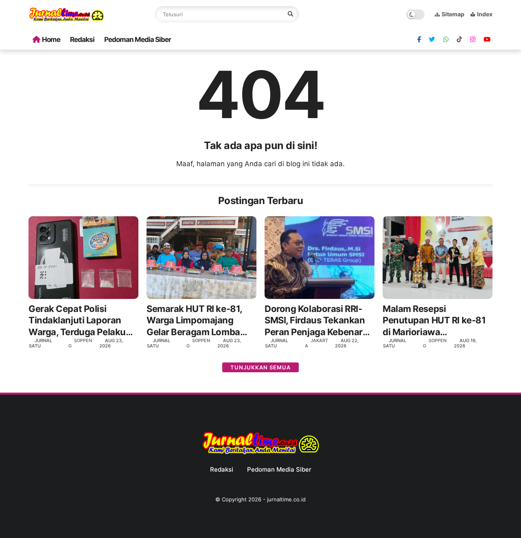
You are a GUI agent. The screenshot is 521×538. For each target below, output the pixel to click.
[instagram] (472, 39)
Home (51, 39)
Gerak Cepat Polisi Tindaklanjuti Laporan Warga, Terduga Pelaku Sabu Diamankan (77, 320)
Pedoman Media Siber (137, 39)
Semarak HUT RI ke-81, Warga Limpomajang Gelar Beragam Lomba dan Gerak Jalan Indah (194, 320)
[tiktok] (459, 39)
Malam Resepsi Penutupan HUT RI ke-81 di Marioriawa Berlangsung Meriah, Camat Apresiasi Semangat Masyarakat (434, 320)
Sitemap (453, 14)
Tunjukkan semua (260, 367)
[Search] (290, 14)
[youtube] (487, 39)
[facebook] (419, 39)
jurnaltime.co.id (286, 499)
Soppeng (80, 343)
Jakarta (316, 343)
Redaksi (82, 39)
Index (485, 14)
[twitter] (432, 39)
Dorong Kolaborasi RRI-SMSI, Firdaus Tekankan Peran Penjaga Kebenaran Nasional (319, 320)
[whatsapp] (446, 39)
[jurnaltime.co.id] (66, 20)
